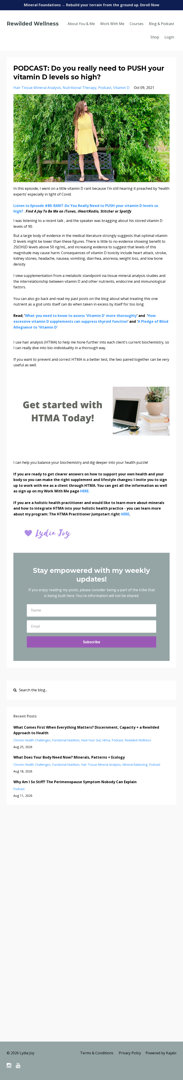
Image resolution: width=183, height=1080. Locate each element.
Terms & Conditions (96, 1052)
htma (106, 740)
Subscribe (91, 641)
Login (169, 37)
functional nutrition (65, 740)
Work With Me (112, 23)
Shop (154, 37)
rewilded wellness (138, 740)
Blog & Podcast (161, 23)
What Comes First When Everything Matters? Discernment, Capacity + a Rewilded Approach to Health (86, 730)
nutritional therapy (79, 87)
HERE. (84, 491)
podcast (104, 87)
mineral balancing (135, 764)
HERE (125, 514)
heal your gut (91, 740)
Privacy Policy (130, 1052)
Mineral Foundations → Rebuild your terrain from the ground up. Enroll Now (91, 4)
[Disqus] (91, 868)
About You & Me (81, 23)
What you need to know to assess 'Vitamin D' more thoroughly (81, 315)
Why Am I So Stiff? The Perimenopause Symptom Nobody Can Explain (75, 781)
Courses (136, 23)
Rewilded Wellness (33, 24)
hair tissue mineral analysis (37, 87)
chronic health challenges (31, 740)
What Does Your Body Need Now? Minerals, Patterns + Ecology (69, 757)
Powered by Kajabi (161, 1052)
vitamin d (121, 87)
